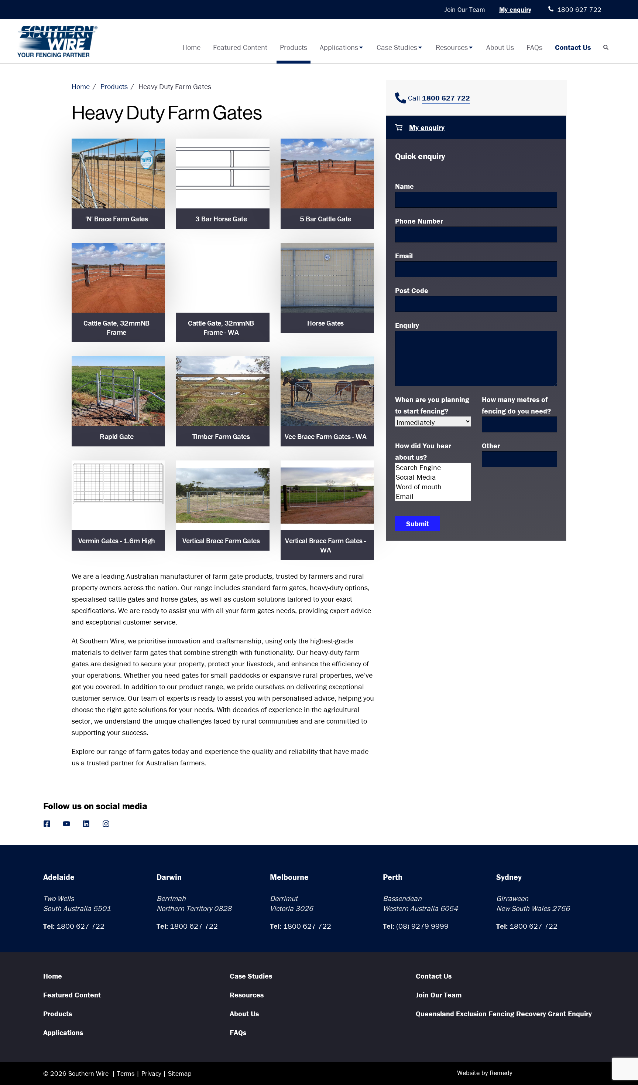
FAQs (534, 47)
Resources (452, 47)
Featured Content (240, 47)
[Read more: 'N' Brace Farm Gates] (118, 174)
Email (404, 255)
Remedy (501, 1072)
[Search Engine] (432, 467)
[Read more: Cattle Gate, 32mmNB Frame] (118, 278)
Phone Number (419, 220)
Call (438, 97)
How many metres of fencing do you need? (516, 405)
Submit (417, 523)
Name (404, 186)
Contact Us (573, 47)
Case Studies (397, 47)
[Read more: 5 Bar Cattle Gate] (327, 174)
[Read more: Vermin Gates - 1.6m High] (118, 495)
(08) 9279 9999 (422, 926)
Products (293, 47)
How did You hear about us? (423, 451)
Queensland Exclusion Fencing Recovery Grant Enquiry (504, 1013)
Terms (125, 1073)
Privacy (151, 1073)
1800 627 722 (80, 926)
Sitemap (180, 1073)
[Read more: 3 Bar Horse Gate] (223, 174)
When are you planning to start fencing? (432, 405)
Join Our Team (465, 9)
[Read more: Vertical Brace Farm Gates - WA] (327, 495)
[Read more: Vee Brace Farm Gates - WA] (327, 391)
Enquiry (407, 325)
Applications (339, 47)
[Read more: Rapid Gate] (118, 391)
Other (491, 445)
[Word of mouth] (432, 487)
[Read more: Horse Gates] (327, 278)
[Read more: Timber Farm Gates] (223, 391)
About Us (500, 47)
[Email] (432, 496)
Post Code (411, 290)
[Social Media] (432, 477)
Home (191, 47)
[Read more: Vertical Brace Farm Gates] (223, 495)
